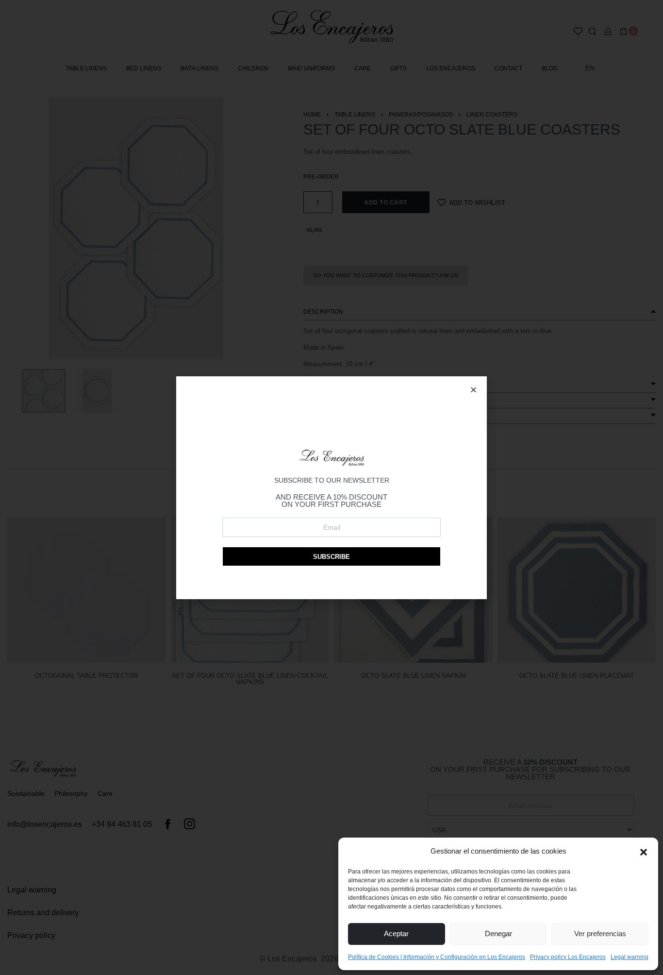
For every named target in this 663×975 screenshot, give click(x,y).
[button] (643, 851)
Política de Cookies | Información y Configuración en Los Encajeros (436, 957)
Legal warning (629, 957)
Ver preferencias (600, 933)
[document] (331, 487)
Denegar (498, 933)
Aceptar (396, 933)
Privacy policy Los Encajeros (568, 957)
